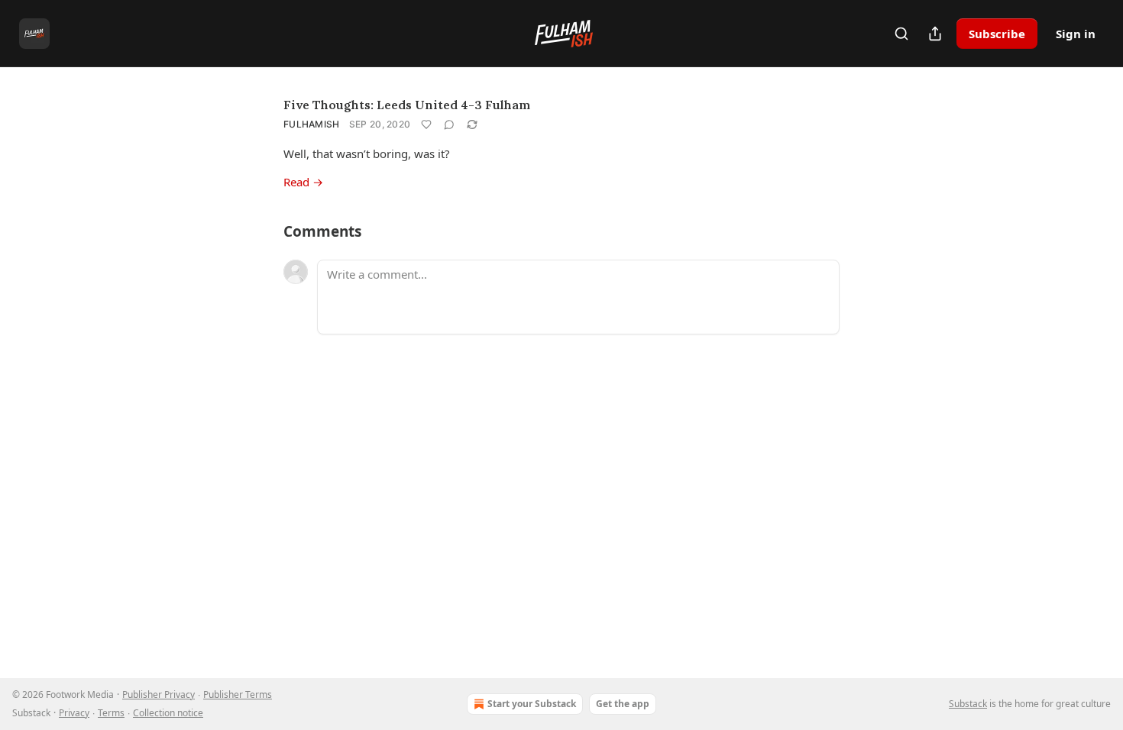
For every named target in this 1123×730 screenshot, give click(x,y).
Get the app (622, 703)
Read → (303, 181)
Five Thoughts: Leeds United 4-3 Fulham (406, 104)
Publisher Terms (237, 694)
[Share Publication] (935, 33)
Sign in (1075, 33)
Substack (968, 703)
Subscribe (997, 33)
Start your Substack (531, 703)
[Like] (426, 124)
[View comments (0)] (449, 124)
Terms (111, 712)
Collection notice (168, 712)
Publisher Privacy (158, 694)
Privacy (74, 712)
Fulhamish (311, 124)
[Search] (901, 33)
